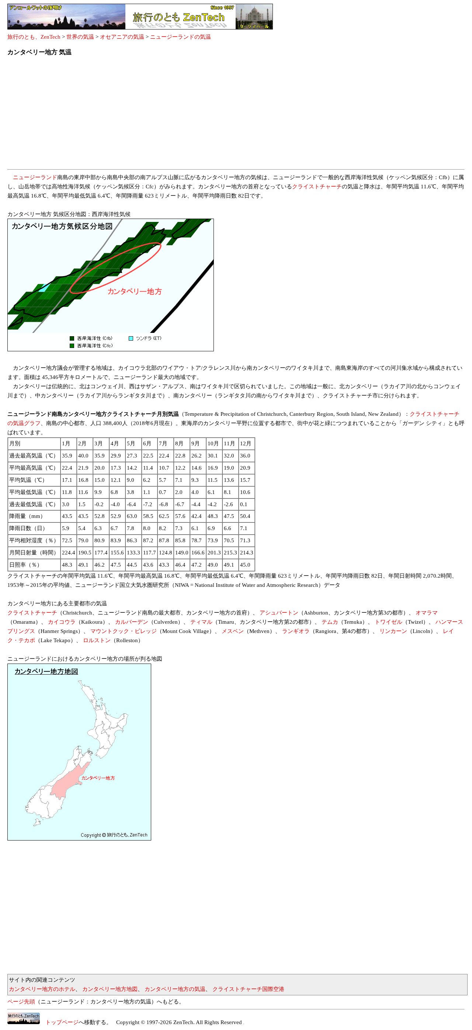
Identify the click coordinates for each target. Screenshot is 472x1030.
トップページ (59, 1022)
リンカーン (393, 631)
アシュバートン (279, 613)
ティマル (201, 622)
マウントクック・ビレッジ (123, 631)
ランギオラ (296, 631)
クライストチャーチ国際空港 (248, 989)
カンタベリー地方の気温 (175, 989)
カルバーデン (131, 622)
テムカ (330, 622)
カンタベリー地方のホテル (42, 989)
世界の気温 (80, 37)
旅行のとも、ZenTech (33, 37)
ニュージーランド (35, 177)
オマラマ (427, 613)
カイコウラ (62, 622)
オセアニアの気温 (122, 37)
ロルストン (97, 640)
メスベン (233, 631)
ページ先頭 (21, 1002)
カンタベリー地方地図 (110, 989)
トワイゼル (388, 622)
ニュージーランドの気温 (180, 37)
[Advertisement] (228, 115)
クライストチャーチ (317, 186)
